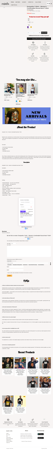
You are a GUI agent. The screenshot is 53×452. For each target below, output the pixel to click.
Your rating (9, 243)
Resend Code (22, 223)
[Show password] (31, 207)
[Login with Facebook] (25, 228)
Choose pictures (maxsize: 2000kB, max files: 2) (14, 259)
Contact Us (30, 2)
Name (8, 266)
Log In (23, 211)
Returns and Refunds (9, 438)
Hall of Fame (38, 2)
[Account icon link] (51, 3)
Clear (28, 28)
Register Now (31, 211)
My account (8, 434)
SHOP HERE (17, 2)
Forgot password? (30, 209)
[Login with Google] (27, 228)
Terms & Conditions (9, 441)
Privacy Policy (8, 437)
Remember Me (23, 209)
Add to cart (44, 32)
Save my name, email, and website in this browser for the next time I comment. (20, 272)
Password (21, 204)
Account (24, 2)
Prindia (12, 2)
